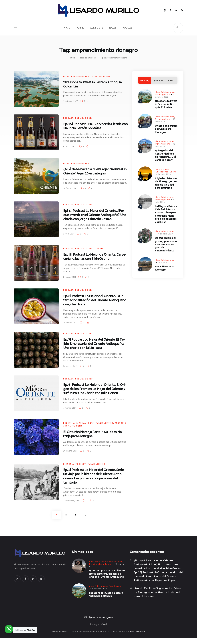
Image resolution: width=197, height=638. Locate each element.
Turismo (99, 249)
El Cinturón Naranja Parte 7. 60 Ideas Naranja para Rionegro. (93, 434)
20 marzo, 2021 (70, 366)
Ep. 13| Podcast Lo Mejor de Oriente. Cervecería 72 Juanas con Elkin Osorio (94, 257)
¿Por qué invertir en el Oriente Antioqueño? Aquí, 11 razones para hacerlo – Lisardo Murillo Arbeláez (156, 564)
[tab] (144, 80)
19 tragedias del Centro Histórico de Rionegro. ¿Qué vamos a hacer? (165, 155)
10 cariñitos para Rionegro (164, 268)
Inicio (72, 58)
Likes (170, 80)
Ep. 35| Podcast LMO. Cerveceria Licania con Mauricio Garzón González (95, 126)
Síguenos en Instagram (100, 617)
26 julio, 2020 (164, 174)
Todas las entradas (87, 58)
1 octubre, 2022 (70, 101)
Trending (144, 80)
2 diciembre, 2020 (71, 500)
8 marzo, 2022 (70, 146)
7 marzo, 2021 (69, 408)
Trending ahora (100, 76)
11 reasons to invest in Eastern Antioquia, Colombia (92, 84)
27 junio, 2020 (165, 120)
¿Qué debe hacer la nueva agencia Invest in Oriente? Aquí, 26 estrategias (95, 171)
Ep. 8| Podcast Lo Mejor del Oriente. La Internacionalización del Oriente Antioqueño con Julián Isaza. (94, 300)
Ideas (66, 76)
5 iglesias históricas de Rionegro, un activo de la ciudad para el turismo (166, 183)
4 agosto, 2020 (165, 233)
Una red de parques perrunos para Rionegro (166, 129)
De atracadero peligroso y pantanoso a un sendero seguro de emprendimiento (166, 244)
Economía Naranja (74, 423)
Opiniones (158, 80)
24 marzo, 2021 (70, 322)
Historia (68, 464)
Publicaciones (80, 76)
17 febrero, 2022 (71, 188)
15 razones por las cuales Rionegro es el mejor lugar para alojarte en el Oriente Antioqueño (107, 573)
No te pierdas (101, 561)
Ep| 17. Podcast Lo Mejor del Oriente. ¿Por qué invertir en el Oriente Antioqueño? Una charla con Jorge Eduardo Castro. (94, 215)
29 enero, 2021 (70, 451)
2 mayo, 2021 (69, 277)
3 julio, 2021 (68, 233)
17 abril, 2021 (164, 262)
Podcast (68, 118)
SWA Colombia (137, 631)
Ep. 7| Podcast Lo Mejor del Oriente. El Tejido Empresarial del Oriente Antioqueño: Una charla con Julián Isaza (94, 344)
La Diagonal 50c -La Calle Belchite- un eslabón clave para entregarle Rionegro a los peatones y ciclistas (166, 214)
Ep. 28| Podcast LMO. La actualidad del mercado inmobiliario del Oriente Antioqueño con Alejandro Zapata (158, 576)
